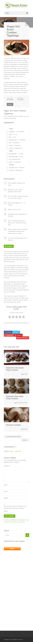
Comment (7, 466)
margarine (12, 131)
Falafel (25, 440)
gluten (25, 374)
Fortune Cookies (13, 425)
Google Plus (9, 335)
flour (10, 137)
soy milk (11, 148)
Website (6, 498)
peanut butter (12, 153)
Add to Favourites (23, 337)
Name (6, 485)
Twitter (17, 332)
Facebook (8, 332)
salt (10, 142)
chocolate (19, 402)
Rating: (6, 511)
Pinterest (19, 335)
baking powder (13, 140)
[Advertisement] (16, 602)
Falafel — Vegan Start (15, 451)
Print (10, 104)
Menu (7, 13)
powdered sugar (13, 156)
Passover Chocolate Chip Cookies (15, 369)
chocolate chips (13, 167)
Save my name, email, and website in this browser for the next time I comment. (15, 507)
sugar (10, 134)
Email (6, 491)
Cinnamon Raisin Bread (12, 436)
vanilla (10, 145)
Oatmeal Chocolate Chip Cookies (14, 397)
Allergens (9, 246)
